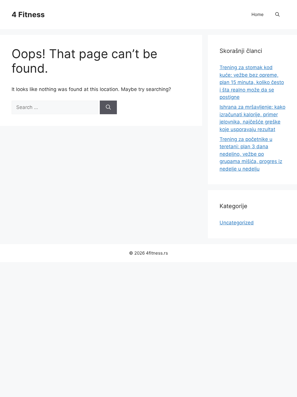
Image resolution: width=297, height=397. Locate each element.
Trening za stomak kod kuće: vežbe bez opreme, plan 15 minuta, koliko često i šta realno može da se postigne (252, 82)
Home (257, 14)
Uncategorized (237, 223)
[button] (277, 14)
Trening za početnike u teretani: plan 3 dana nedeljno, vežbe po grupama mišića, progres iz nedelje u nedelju (251, 154)
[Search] (108, 108)
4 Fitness (28, 14)
